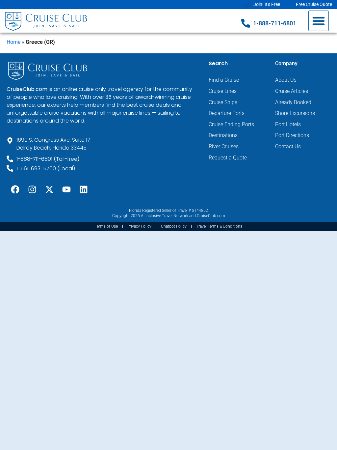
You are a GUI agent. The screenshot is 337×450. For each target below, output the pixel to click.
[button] (318, 21)
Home (13, 42)
